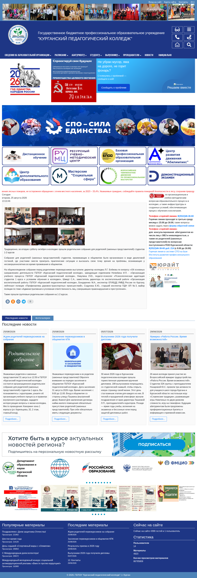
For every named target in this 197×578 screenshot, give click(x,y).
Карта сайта (170, 2)
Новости (149, 55)
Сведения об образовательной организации (27, 55)
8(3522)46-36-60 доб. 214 (161, 248)
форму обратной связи (181, 226)
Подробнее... (11, 419)
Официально (165, 55)
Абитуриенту (78, 55)
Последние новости (16, 318)
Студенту (95, 55)
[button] (86, 482)
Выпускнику (111, 55)
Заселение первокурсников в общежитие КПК (68, 338)
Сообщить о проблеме (113, 87)
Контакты (183, 2)
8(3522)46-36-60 (186, 216)
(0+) (192, 2)
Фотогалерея (42, 318)
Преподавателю (131, 55)
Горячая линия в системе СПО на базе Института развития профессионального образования (169, 254)
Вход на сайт (155, 2)
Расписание (60, 55)
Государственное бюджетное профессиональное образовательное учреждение (101, 33)
